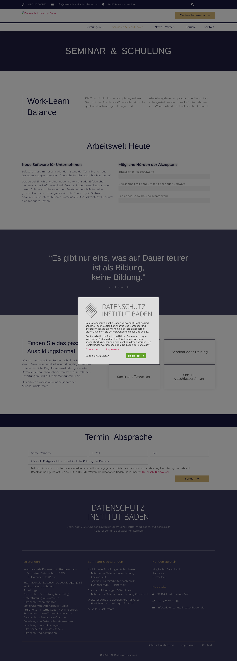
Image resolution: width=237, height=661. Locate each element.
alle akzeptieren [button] (136, 355)
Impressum (112, 349)
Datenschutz (92, 349)
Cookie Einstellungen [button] (97, 355)
